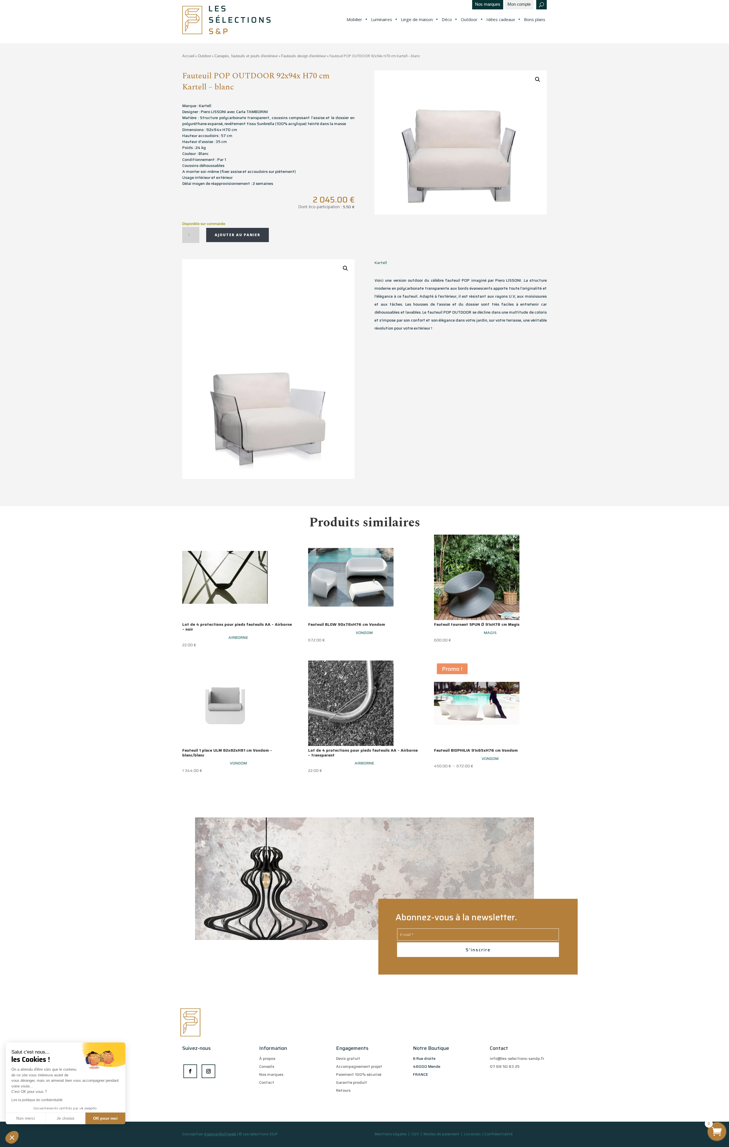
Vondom (364, 632)
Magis (490, 632)
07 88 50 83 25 (504, 1066)
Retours (343, 1090)
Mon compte (519, 4)
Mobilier (354, 19)
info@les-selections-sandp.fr (517, 1058)
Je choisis (65, 1118)
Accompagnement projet (359, 1066)
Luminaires (381, 19)
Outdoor (469, 19)
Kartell (380, 262)
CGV (415, 1134)
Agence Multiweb (220, 1134)
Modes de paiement (441, 1134)
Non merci (25, 1118)
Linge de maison (417, 19)
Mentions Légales (390, 1134)
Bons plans (534, 19)
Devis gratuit (348, 1058)
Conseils (266, 1066)
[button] (12, 1137)
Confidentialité (498, 1134)
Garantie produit (351, 1082)
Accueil (188, 56)
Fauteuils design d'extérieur (303, 56)
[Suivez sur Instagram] (208, 1071)
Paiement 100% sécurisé (358, 1074)
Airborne (238, 637)
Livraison (473, 1134)
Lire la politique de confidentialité (37, 1100)
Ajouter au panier (237, 234)
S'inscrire (478, 949)
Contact (266, 1082)
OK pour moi (105, 1118)
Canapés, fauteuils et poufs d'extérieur (246, 56)
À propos (267, 1058)
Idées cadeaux (500, 19)
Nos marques (487, 4)
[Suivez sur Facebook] (190, 1071)
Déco (447, 19)
